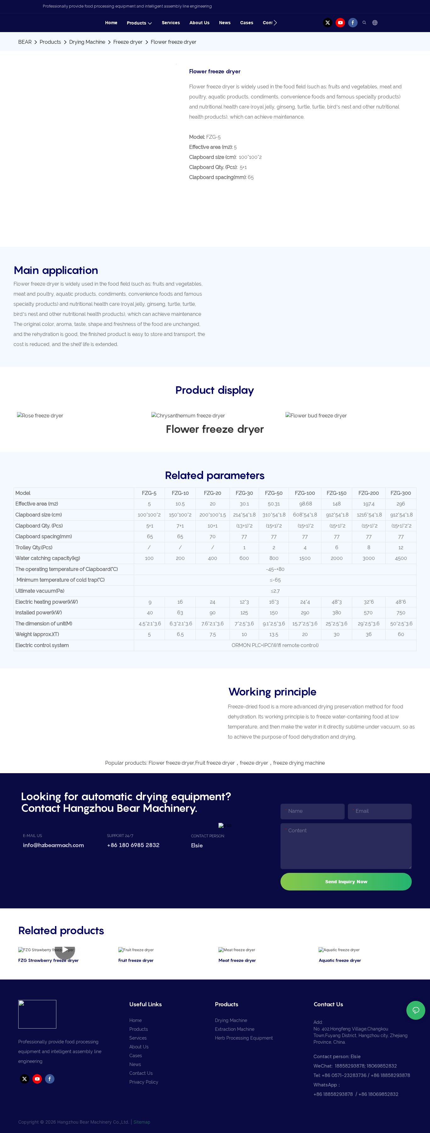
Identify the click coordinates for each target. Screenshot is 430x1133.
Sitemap (141, 1122)
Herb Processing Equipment (244, 1038)
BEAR (24, 42)
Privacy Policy (143, 1082)
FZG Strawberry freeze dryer (48, 960)
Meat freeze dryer (237, 960)
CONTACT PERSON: (208, 836)
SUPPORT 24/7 (120, 836)
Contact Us (141, 1073)
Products (50, 42)
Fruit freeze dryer (136, 960)
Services (138, 1038)
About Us (139, 1046)
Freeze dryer (128, 42)
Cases (135, 1055)
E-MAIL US (32, 836)
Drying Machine (87, 42)
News (135, 1064)
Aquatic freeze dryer (340, 960)
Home (135, 1020)
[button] (275, 22)
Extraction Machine (234, 1029)
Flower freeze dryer (173, 42)
